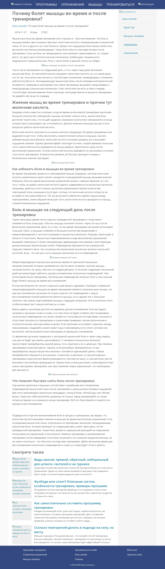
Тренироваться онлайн (86, 550)
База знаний (19, 25)
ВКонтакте (132, 550)
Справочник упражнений (35, 555)
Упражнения (131, 53)
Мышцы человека (134, 35)
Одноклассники (134, 555)
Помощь (79, 559)
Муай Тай (129, 27)
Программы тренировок (34, 550)
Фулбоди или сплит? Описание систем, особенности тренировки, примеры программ (70, 483)
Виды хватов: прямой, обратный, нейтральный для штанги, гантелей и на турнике (71, 461)
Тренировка (130, 44)
